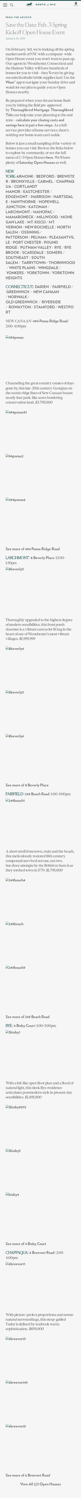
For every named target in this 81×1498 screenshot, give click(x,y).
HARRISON (40, 197)
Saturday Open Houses (37, 163)
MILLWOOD (47, 217)
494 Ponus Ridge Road (50, 321)
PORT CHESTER (27, 242)
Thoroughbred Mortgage (29, 110)
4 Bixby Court (24, 1026)
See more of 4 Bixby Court (26, 1244)
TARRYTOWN (34, 263)
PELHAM (38, 237)
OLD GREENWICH (21, 302)
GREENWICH (17, 292)
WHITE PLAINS (22, 268)
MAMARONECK (20, 217)
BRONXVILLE (23, 182)
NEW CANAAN (46, 292)
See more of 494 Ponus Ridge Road (33, 549)
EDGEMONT (17, 197)
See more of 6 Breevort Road (28, 1475)
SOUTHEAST (17, 258)
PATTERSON (17, 237)
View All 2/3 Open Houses (40, 1484)
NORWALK (17, 297)
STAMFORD (44, 307)
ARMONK (24, 176)
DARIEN (42, 287)
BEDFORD (45, 176)
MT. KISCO (36, 222)
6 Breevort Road (41, 1253)
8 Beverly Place (42, 558)
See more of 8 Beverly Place (27, 785)
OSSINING (30, 232)
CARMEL (45, 182)
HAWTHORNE (23, 202)
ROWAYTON (20, 307)
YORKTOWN (38, 273)
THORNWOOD (62, 263)
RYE (57, 248)
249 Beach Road (37, 794)
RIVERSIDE (51, 302)
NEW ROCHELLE (39, 227)
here (49, 157)
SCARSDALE (33, 253)
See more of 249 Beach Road (28, 1017)
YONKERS (15, 273)
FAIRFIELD (61, 287)
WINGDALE (48, 268)
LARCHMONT (18, 212)
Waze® (11, 82)
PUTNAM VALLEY (35, 248)
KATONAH (37, 207)
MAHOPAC (42, 212)
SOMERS (54, 253)
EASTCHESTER (36, 192)
